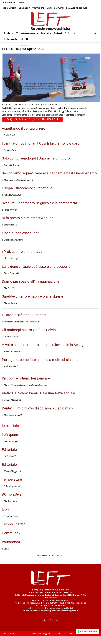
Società (46, 33)
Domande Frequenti (76, 8)
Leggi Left (24, 8)
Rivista (9, 33)
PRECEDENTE (43, 555)
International (13, 39)
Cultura (69, 33)
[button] (95, 33)
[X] (56, 620)
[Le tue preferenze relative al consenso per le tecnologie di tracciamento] (87, 631)
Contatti (59, 8)
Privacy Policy (50, 616)
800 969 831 (38, 608)
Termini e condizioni (50, 613)
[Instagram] (50, 620)
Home (4, 45)
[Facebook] (44, 620)
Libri (49, 8)
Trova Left (38, 8)
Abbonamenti (9, 8)
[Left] (50, 20)
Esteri (58, 33)
